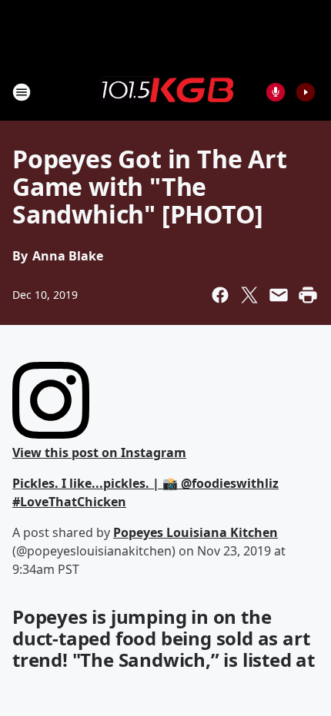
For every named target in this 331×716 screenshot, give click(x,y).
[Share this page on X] (249, 295)
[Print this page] (308, 295)
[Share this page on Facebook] (220, 295)
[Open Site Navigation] (21, 92)
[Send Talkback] (275, 92)
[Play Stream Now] (305, 92)
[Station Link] (165, 91)
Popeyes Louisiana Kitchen (195, 532)
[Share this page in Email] (278, 295)
